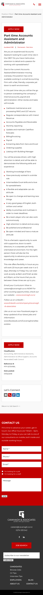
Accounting (8, 354)
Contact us (32, 584)
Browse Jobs (15, 570)
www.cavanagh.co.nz (25, 295)
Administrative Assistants (23, 354)
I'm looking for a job (12, 471)
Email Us (5, 395)
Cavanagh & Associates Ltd (23, 592)
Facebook (19, 537)
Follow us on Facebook (14, 395)
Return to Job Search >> (11, 406)
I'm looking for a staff (12, 474)
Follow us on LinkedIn (18, 395)
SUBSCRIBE (8, 560)
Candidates (16, 567)
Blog (30, 580)
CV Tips (13, 573)
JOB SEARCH (21, 545)
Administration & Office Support (16, 357)
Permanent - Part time (25, 47)
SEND (5, 496)
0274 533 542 (34, 4)
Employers (16, 580)
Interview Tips (16, 576)
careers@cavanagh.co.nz (21, 527)
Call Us (10, 395)
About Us (15, 584)
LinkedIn (24, 537)
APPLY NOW (13, 29)
